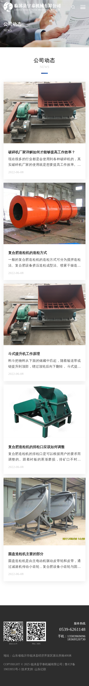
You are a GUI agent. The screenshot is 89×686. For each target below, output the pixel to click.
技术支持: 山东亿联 (33, 669)
